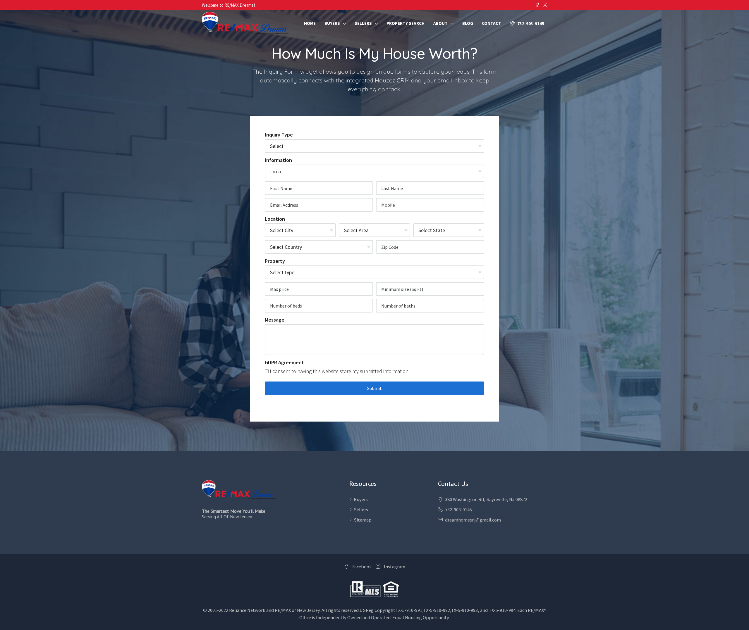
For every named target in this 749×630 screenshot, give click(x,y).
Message (274, 319)
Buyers (332, 23)
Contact (491, 23)
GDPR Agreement (284, 362)
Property (275, 261)
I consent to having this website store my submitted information (338, 371)
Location (275, 218)
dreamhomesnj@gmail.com (473, 520)
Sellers (363, 23)
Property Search (405, 23)
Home (310, 23)
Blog (467, 23)
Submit (374, 388)
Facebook (362, 567)
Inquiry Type (279, 134)
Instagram (394, 567)
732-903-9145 (530, 23)
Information (278, 160)
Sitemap (363, 520)
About (440, 23)
